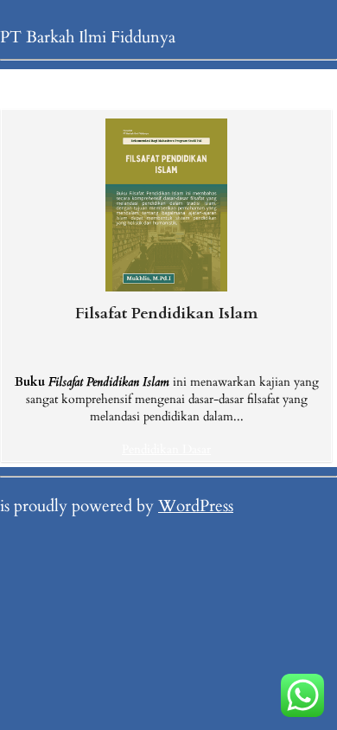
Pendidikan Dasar (166, 449)
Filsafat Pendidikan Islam (166, 313)
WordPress (195, 506)
